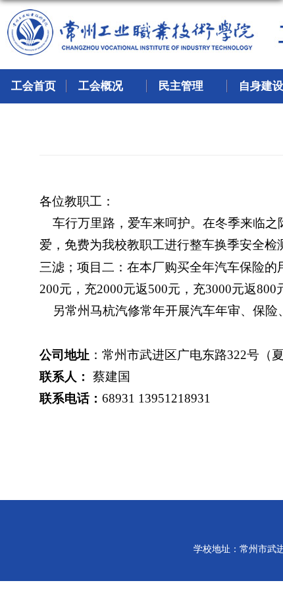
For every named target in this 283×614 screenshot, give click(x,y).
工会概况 (100, 86)
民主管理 (181, 86)
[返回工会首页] (26, 17)
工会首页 (33, 86)
